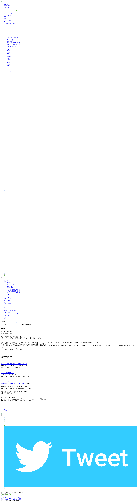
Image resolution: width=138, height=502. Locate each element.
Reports (9, 71)
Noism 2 (9, 50)
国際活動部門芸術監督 (13, 43)
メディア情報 (8, 20)
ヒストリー (10, 39)
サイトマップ (8, 7)
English (6, 4)
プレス (6, 21)
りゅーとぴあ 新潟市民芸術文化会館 (11, 499)
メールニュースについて (11, 314)
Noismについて (8, 13)
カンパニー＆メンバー (10, 281)
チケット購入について (10, 300)
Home (2, 324)
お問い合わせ (8, 5)
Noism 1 (9, 49)
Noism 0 (9, 47)
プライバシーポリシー (16, 497)
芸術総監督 (10, 41)
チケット (6, 16)
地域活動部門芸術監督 (13, 44)
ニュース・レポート (9, 23)
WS (8, 58)
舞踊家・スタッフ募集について (13, 310)
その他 (9, 59)
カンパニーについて (13, 37)
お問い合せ (4, 497)
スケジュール (8, 15)
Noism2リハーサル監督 (13, 46)
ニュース (6, 307)
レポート (6, 309)
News (8, 70)
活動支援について (9, 312)
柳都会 (9, 56)
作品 (5, 18)
